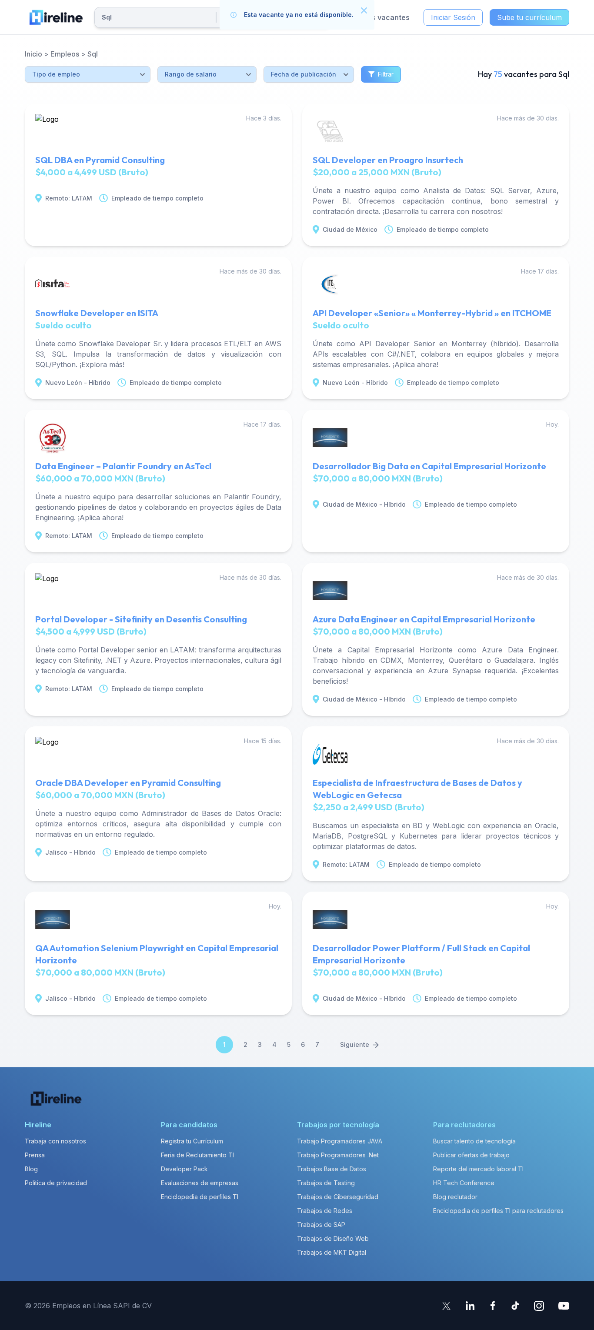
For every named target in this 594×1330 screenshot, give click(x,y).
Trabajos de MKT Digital (331, 1252)
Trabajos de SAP (321, 1224)
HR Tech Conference (463, 1182)
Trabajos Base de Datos (331, 1169)
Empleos (64, 54)
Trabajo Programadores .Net (338, 1155)
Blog (31, 1169)
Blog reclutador (455, 1196)
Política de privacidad (56, 1182)
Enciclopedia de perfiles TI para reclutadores (498, 1210)
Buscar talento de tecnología (474, 1141)
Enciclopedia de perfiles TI (199, 1196)
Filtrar (386, 74)
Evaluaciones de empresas (199, 1182)
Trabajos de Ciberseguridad (337, 1196)
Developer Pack (184, 1169)
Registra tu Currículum (192, 1141)
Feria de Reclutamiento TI (197, 1155)
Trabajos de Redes (324, 1210)
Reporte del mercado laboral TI (478, 1169)
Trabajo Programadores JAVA (339, 1141)
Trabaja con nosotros (55, 1141)
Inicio (33, 54)
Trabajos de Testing (326, 1182)
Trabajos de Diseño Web (333, 1238)
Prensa (35, 1155)
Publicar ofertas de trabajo (471, 1155)
